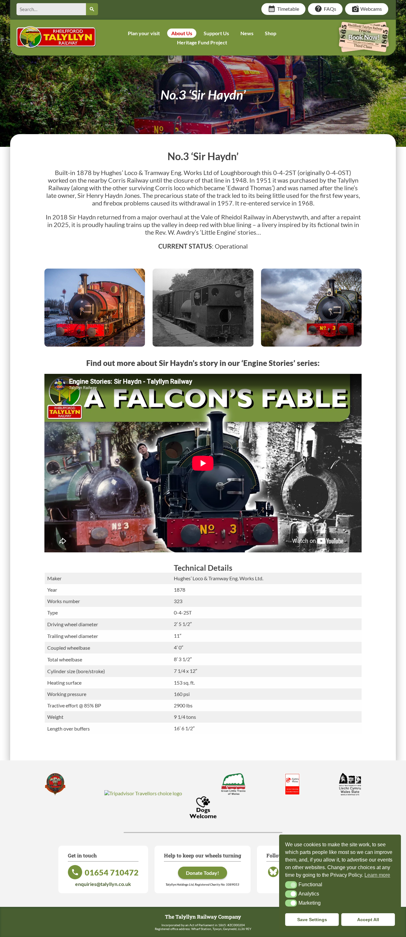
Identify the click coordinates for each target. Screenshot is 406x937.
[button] (291, 884)
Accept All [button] (368, 919)
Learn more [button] (377, 875)
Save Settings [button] (312, 919)
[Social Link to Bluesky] (273, 877)
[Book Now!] (364, 48)
